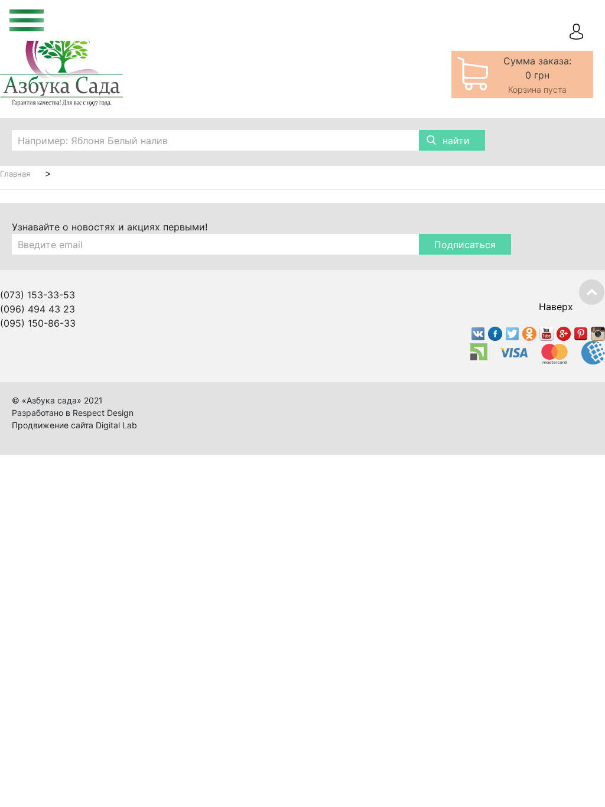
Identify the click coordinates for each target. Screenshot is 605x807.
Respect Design (103, 413)
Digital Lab (116, 425)
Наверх (556, 307)
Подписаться (465, 244)
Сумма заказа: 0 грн (537, 75)
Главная (15, 173)
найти (456, 141)
